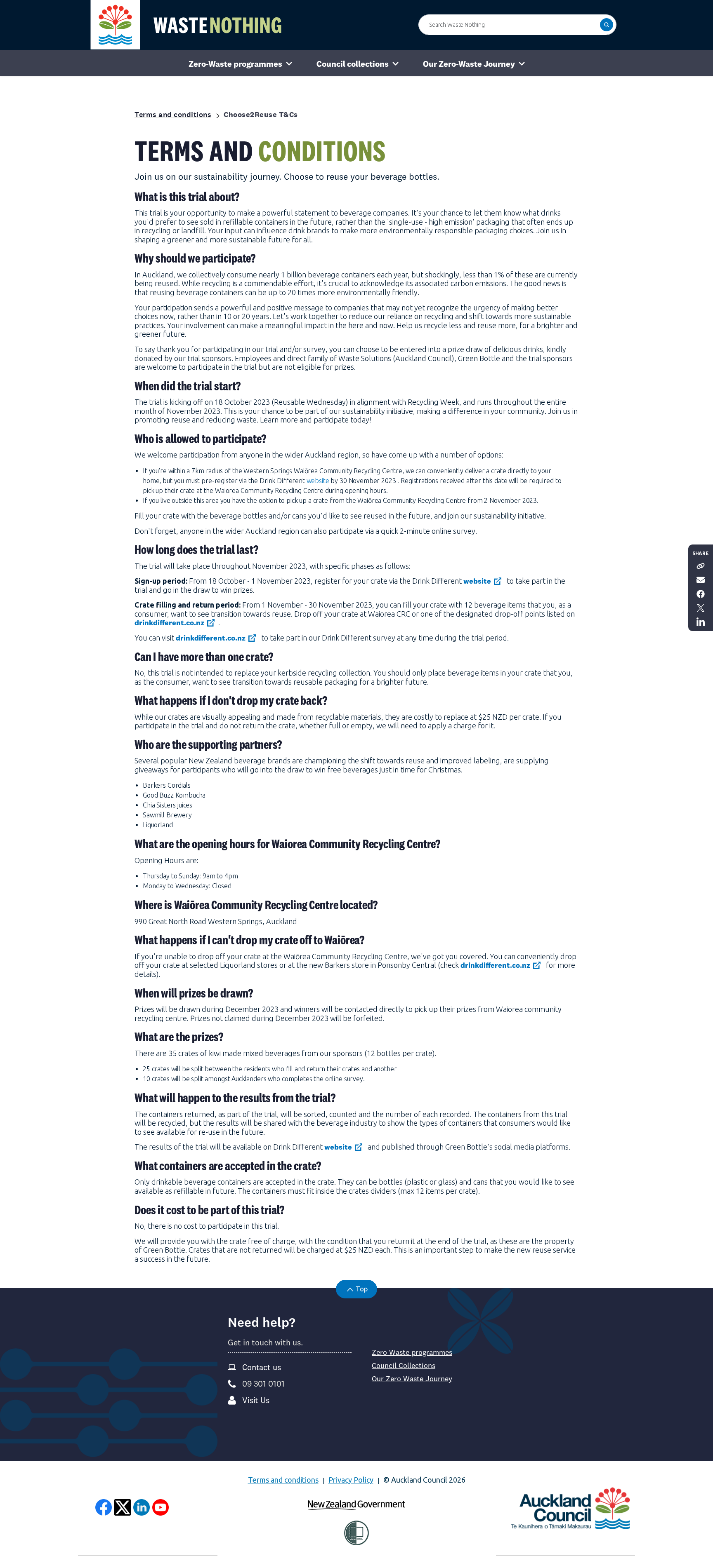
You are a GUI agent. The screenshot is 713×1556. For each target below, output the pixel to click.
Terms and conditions (283, 1480)
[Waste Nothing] (186, 24)
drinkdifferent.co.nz (169, 623)
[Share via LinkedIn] (700, 621)
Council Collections (403, 1365)
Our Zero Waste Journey (412, 1378)
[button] (606, 24)
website (318, 480)
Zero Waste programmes (412, 1352)
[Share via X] (700, 607)
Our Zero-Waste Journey (469, 64)
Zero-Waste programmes (235, 64)
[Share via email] (700, 579)
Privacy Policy (350, 1480)
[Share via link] (700, 565)
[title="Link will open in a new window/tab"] (103, 1507)
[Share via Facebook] (700, 593)
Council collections (352, 64)
